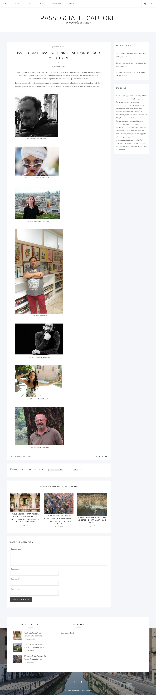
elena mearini (128, 112)
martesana (120, 127)
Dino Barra (133, 108)
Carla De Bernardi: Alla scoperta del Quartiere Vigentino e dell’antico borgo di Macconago (131, 63)
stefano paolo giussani (128, 146)
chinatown (128, 102)
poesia (125, 137)
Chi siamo (17, 3)
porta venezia (134, 137)
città (129, 105)
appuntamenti (131, 96)
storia (139, 146)
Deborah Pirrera (122, 108)
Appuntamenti (57, 3)
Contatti (72, 3)
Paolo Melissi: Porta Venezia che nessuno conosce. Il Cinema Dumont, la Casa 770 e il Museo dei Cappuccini (131, 54)
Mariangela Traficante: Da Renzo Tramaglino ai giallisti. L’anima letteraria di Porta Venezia (131, 72)
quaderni (129, 140)
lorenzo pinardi (126, 118)
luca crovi (137, 118)
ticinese (122, 149)
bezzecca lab (128, 99)
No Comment (27, 456)
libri (117, 118)
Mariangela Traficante (131, 124)
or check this (61, 470)
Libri (29, 3)
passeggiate (131, 134)
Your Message (15, 549)
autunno (119, 99)
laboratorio (142, 115)
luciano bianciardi (129, 121)
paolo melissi (121, 134)
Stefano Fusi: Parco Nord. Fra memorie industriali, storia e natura (92, 520)
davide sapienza (138, 105)
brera (136, 99)
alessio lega (120, 96)
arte (139, 96)
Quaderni (41, 3)
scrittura (136, 143)
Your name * (15, 569)
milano (127, 131)
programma (120, 140)
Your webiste (15, 589)
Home (5, 3)
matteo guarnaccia (132, 127)
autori (143, 96)
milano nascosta (137, 131)
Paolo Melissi (17, 456)
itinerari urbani (131, 115)
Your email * (15, 579)
